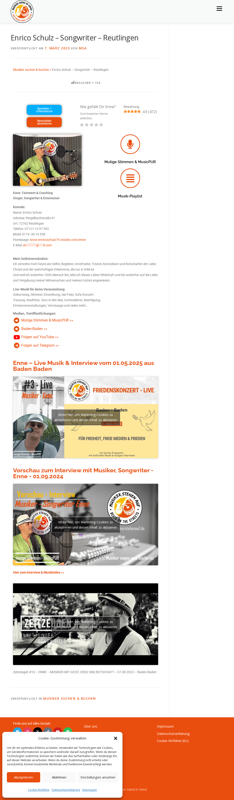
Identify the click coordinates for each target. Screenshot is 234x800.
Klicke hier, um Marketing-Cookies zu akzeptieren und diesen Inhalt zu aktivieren (85, 417)
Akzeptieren (23, 777)
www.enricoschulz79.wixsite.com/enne (58, 240)
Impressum (89, 790)
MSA (83, 48)
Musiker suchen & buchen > (32, 70)
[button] (115, 738)
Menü (219, 8)
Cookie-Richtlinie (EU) (173, 741)
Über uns (90, 726)
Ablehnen (59, 777)
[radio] (82, 125)
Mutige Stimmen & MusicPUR (130, 162)
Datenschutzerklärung (66, 790)
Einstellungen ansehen (97, 777)
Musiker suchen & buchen (69, 698)
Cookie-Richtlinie (38, 790)
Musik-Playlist (130, 196)
